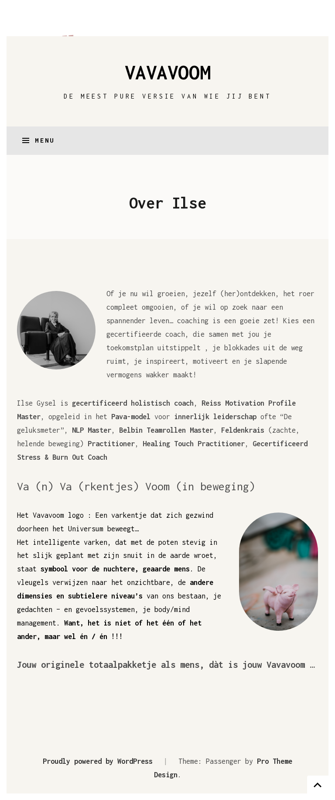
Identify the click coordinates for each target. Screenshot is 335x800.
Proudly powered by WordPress (98, 761)
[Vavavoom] (167, 21)
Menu (45, 140)
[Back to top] (317, 784)
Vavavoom (167, 72)
